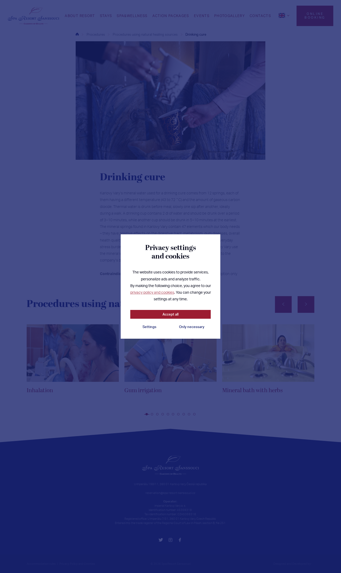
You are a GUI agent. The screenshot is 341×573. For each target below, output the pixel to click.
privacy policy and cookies (152, 292)
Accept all (170, 314)
